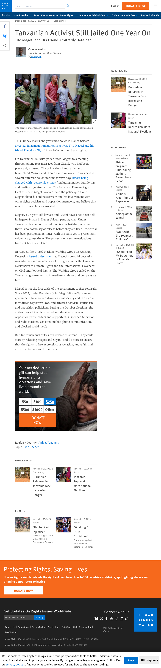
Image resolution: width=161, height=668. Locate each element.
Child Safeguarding (82, 627)
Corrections (23, 627)
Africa (42, 442)
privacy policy (14, 664)
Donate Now (136, 5)
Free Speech (31, 447)
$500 (25, 409)
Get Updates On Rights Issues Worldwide (37, 611)
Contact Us (10, 627)
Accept (131, 660)
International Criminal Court (92, 15)
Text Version (11, 632)
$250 (50, 401)
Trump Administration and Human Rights (53, 15)
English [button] (115, 6)
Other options (149, 660)
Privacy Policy (38, 627)
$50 (25, 401)
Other (50, 409)
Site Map (66, 627)
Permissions (54, 627)
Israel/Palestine (20, 15)
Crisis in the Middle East (123, 15)
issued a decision (40, 256)
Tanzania (53, 442)
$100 (37, 401)
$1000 (37, 409)
